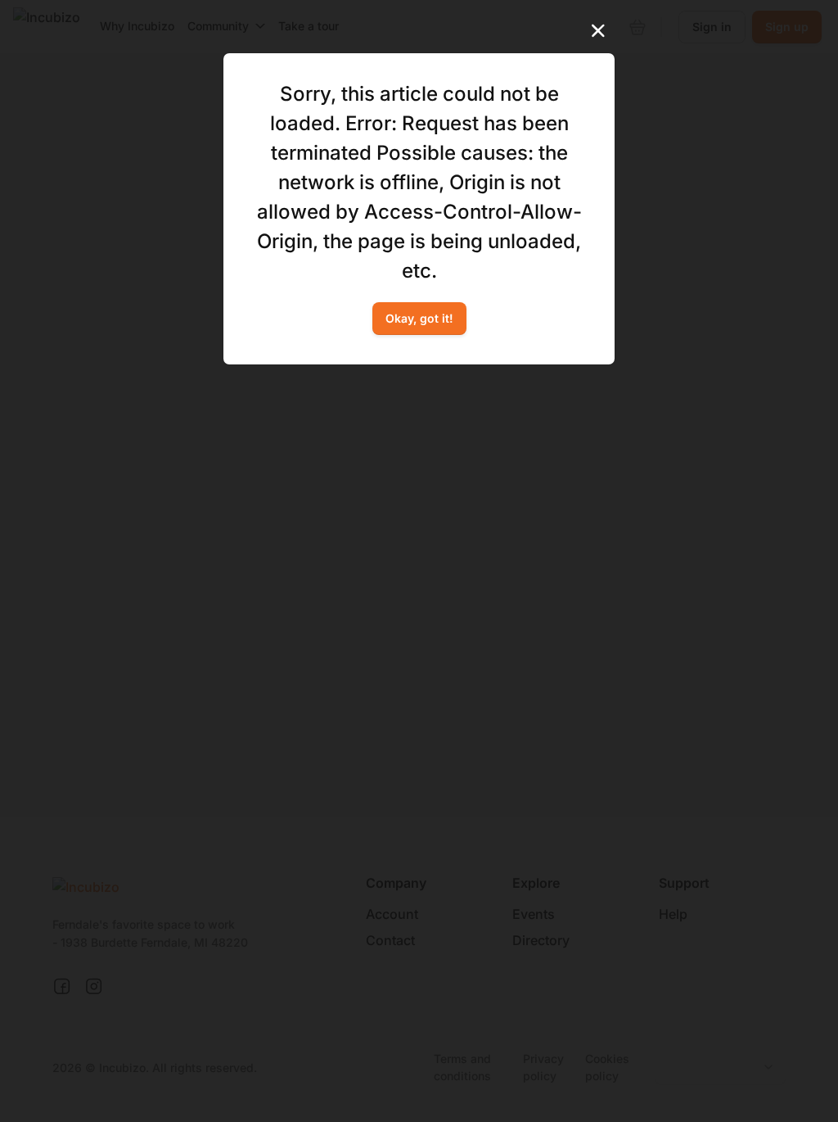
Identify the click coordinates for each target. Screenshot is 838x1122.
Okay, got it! (419, 318)
